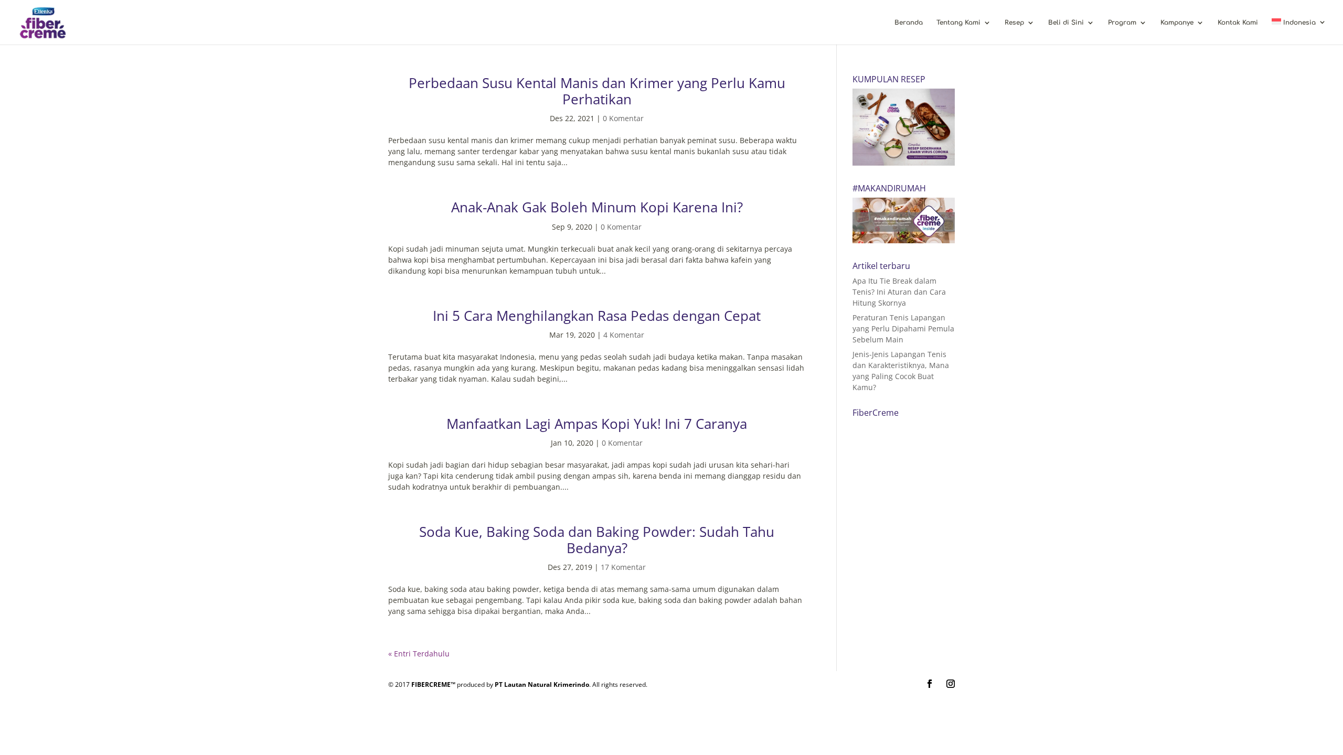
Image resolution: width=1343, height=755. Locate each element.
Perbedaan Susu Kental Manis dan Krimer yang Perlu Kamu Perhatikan (597, 91)
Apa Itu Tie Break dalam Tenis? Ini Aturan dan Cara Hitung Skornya (899, 292)
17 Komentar (623, 567)
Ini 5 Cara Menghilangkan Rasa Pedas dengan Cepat (597, 315)
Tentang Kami (958, 22)
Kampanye (1176, 22)
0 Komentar (623, 118)
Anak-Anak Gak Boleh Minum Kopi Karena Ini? (597, 207)
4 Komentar (623, 335)
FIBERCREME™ (433, 684)
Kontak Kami (1238, 22)
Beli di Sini (1066, 22)
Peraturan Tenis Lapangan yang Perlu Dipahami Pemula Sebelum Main (903, 328)
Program (1122, 22)
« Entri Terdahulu (419, 654)
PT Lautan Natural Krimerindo (542, 684)
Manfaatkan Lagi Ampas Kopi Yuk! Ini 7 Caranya (596, 423)
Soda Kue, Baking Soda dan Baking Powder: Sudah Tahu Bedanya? (596, 539)
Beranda (908, 22)
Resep (1014, 22)
